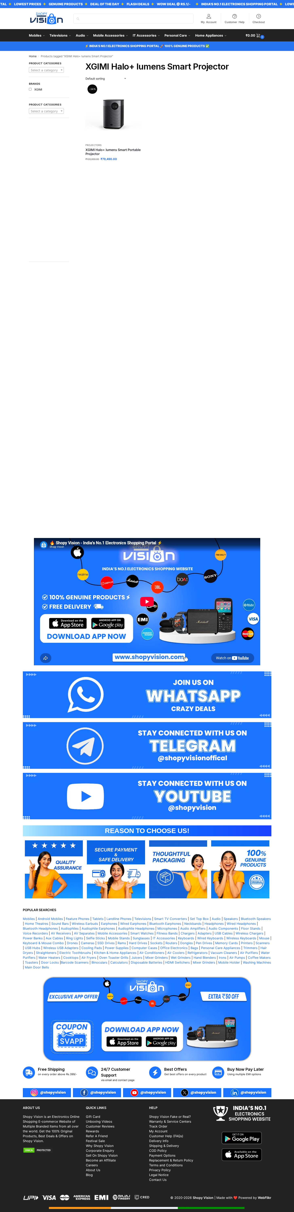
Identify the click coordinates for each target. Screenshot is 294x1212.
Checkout (259, 21)
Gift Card (93, 1117)
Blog (89, 1175)
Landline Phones (118, 919)
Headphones (214, 924)
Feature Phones (77, 919)
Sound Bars (60, 924)
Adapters (205, 933)
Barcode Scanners (75, 962)
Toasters (31, 962)
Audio (216, 919)
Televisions (142, 919)
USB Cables (224, 933)
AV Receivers (61, 933)
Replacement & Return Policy (171, 1160)
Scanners (263, 943)
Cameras (87, 943)
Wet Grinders (181, 958)
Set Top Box (199, 919)
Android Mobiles (50, 919)
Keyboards (186, 938)
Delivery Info (159, 1141)
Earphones (109, 924)
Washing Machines (257, 962)
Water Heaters (49, 958)
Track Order (158, 1126)
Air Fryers (88, 958)
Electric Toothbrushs (75, 953)
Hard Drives (138, 943)
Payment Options (162, 1155)
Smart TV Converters (170, 919)
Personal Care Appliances (220, 948)
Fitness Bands (167, 933)
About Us (93, 1170)
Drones (72, 943)
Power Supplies (117, 948)
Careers (92, 1165)
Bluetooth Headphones (40, 928)
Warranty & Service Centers (170, 1121)
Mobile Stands (119, 938)
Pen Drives (204, 943)
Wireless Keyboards (241, 938)
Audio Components (223, 928)
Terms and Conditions (166, 1165)
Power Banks (33, 938)
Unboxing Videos (99, 1121)
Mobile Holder (229, 962)
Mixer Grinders (156, 958)
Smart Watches (142, 933)
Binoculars (99, 962)
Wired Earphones (133, 924)
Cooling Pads (91, 948)
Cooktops (70, 958)
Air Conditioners (151, 953)
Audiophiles (70, 928)
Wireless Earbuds (85, 924)
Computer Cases (144, 948)
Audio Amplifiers (192, 928)
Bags (194, 948)
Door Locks (50, 962)
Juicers (136, 958)
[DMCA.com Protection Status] (52, 1150)
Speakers (231, 919)
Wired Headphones (241, 924)
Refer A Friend (97, 1136)
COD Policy (158, 1151)
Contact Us (157, 1180)
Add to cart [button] (113, 167)
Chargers (188, 933)
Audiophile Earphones (98, 928)
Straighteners (46, 953)
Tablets (97, 919)
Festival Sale (95, 1141)
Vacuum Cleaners (224, 953)
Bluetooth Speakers (256, 919)
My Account (208, 21)
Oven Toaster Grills (113, 958)
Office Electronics (174, 948)
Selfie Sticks (95, 938)
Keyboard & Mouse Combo (43, 943)
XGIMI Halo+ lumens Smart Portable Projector (113, 152)
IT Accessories (164, 938)
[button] (255, 35)
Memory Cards (226, 943)
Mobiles (29, 919)
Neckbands (192, 924)
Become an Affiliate (101, 1160)
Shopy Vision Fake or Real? (170, 1117)
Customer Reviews (100, 1126)
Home (33, 56)
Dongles (186, 943)
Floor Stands (250, 928)
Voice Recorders (35, 933)
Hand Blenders (205, 958)
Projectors (93, 145)
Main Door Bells (37, 967)
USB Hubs (32, 948)
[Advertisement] (49, 192)
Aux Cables (54, 938)
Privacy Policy (160, 1170)
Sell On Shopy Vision (102, 1155)
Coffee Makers (259, 958)
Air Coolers (175, 953)
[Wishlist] (135, 92)
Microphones (167, 928)
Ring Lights (74, 938)
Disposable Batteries (146, 962)
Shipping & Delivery (164, 1146)
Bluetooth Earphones (165, 924)
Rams (122, 943)
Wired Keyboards (210, 938)
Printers (247, 943)
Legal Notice (159, 1175)
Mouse (264, 938)
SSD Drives (106, 943)
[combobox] (46, 70)
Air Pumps (237, 958)
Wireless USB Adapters (60, 948)
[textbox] (46, 70)
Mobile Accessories (112, 933)
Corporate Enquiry (100, 1151)
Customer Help (234, 21)
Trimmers (250, 948)
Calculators (119, 962)
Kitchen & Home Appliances (115, 953)
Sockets (156, 943)
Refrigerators (198, 953)
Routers (171, 943)
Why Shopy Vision (100, 1146)
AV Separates (84, 933)
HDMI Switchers (177, 962)
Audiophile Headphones (136, 928)
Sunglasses (141, 938)
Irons (222, 958)
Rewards (92, 1131)
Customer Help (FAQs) (166, 1136)
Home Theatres (36, 924)
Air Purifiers (249, 953)
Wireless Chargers (249, 933)
